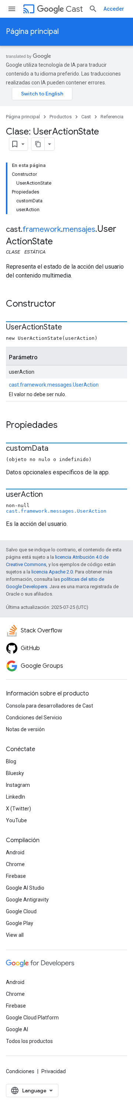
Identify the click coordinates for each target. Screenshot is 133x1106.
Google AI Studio (25, 888)
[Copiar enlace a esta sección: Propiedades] (65, 425)
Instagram (18, 785)
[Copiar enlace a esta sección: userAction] (50, 495)
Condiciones (20, 1071)
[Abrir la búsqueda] (93, 8)
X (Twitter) (18, 809)
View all (15, 935)
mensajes (79, 229)
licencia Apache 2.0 (52, 572)
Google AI (17, 1029)
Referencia (111, 116)
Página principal (32, 31)
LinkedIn (15, 797)
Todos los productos (29, 1041)
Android (15, 852)
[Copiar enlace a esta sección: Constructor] (63, 304)
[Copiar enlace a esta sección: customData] (55, 448)
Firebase (16, 876)
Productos (61, 116)
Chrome (15, 864)
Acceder (113, 9)
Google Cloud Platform (32, 1017)
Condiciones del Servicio (34, 718)
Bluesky (15, 773)
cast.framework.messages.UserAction (54, 385)
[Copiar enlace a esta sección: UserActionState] (69, 327)
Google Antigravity (27, 900)
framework (42, 229)
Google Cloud (21, 911)
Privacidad (53, 1071)
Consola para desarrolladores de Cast (49, 706)
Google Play (19, 923)
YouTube (16, 820)
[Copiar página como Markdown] (38, 144)
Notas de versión (25, 729)
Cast (74, 9)
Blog (11, 761)
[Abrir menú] (11, 9)
